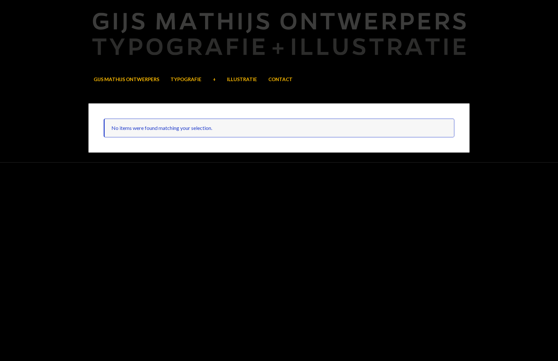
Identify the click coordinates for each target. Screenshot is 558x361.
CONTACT (280, 79)
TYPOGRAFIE (186, 79)
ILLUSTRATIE (242, 79)
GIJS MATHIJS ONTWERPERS (126, 79)
